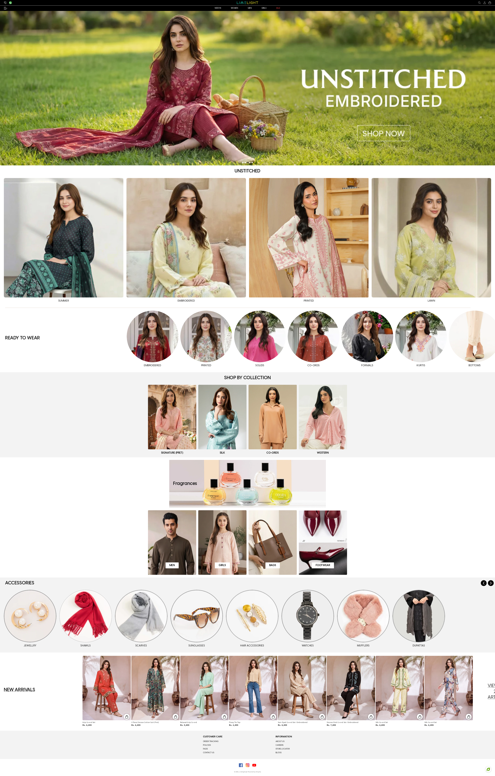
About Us (280, 742)
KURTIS (421, 365)
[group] (247, 88)
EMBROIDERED (186, 301)
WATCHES (308, 645)
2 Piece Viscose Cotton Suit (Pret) (145, 722)
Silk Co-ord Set (382, 722)
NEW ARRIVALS (19, 690)
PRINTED (309, 301)
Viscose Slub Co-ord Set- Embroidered (342, 722)
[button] (479, 2)
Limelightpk (243, 772)
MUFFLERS (363, 645)
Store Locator (283, 749)
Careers (279, 745)
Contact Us (208, 753)
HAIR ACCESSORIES (252, 645)
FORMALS (367, 365)
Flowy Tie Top (234, 722)
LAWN (431, 301)
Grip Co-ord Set (88, 722)
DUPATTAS (419, 645)
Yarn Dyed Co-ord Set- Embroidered (293, 722)
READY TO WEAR (22, 338)
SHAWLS (85, 645)
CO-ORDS (313, 365)
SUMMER (63, 301)
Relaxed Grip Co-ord (188, 722)
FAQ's (205, 749)
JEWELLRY (30, 645)
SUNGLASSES (196, 645)
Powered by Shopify (254, 772)
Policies (207, 745)
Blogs (279, 753)
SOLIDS (259, 365)
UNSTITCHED (247, 171)
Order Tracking (211, 742)
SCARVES (141, 645)
